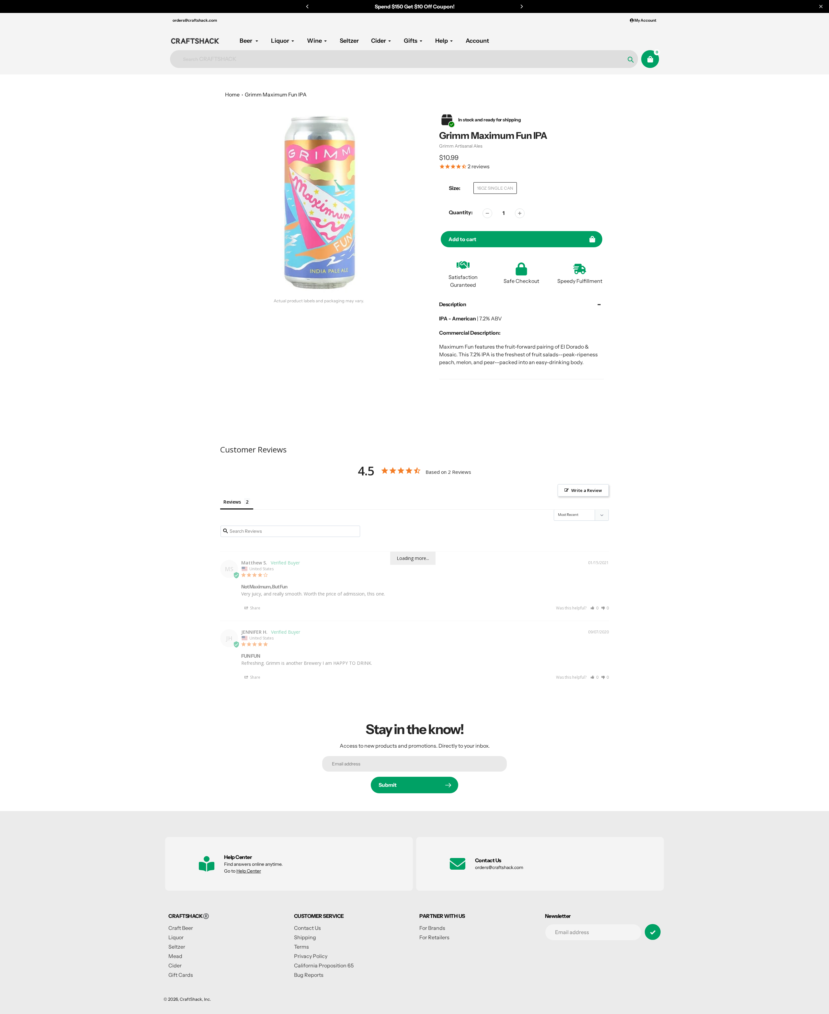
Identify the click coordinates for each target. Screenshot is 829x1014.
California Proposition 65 (324, 965)
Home (232, 94)
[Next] (521, 6)
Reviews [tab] (232, 502)
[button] (594, 608)
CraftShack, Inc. (195, 999)
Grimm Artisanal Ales (461, 146)
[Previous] (307, 6)
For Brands (432, 928)
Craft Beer (180, 928)
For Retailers (434, 937)
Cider (175, 965)
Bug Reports (309, 975)
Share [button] (254, 608)
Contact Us (307, 928)
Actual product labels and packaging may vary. (319, 300)
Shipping (305, 937)
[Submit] (653, 932)
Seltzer (176, 946)
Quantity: (461, 212)
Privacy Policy (310, 956)
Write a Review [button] (586, 490)
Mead (175, 956)
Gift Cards (180, 975)
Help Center (248, 871)
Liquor (176, 937)
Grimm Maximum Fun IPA (276, 94)
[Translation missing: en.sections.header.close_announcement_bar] (821, 6)
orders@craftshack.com (195, 20)
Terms (301, 946)
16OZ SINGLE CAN (495, 188)
